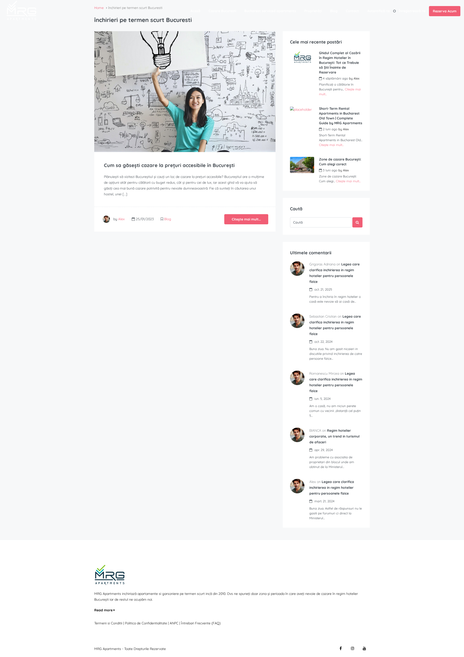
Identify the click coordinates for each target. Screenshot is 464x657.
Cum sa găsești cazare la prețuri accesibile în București (169, 165)
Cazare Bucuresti (222, 11)
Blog (334, 11)
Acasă (195, 11)
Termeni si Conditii (108, 623)
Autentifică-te (378, 11)
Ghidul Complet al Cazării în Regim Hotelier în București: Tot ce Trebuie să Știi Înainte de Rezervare (339, 62)
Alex (121, 219)
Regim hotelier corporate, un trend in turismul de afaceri (334, 436)
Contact (352, 11)
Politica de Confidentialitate (146, 623)
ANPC (174, 623)
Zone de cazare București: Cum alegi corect (340, 161)
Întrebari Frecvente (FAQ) (201, 623)
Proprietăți (313, 11)
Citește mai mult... (246, 219)
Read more (104, 610)
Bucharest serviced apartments (270, 11)
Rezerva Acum (445, 11)
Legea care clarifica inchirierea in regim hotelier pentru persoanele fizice (331, 488)
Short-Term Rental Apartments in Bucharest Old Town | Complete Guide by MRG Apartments (340, 115)
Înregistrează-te (412, 11)
